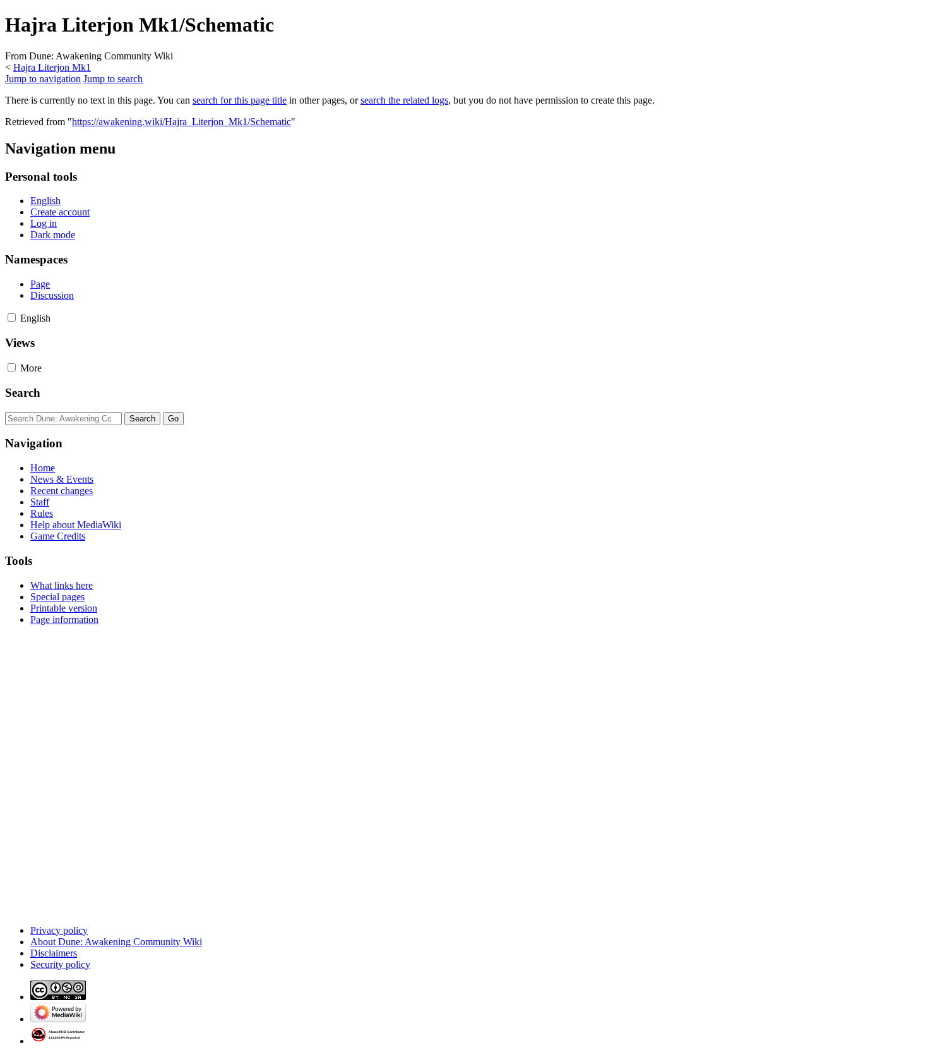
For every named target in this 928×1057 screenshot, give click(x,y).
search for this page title (240, 100)
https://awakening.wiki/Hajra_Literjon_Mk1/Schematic (181, 121)
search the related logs (404, 100)
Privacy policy (59, 930)
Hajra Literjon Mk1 (52, 67)
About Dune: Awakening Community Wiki (116, 941)
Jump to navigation (43, 78)
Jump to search (113, 78)
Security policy (60, 964)
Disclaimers (53, 953)
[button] (12, 317)
